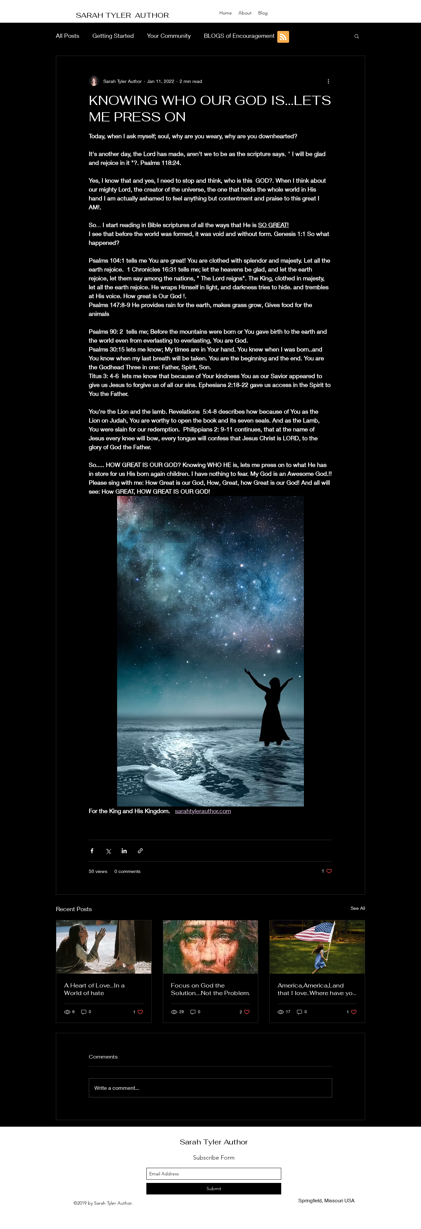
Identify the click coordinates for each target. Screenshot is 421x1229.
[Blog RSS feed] (283, 37)
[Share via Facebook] (92, 851)
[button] (357, 35)
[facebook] (397, 12)
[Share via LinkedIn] (124, 851)
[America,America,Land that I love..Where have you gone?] (317, 947)
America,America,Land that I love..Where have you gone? (317, 989)
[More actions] (328, 81)
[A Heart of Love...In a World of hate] (103, 947)
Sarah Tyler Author (214, 1141)
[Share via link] (140, 851)
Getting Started (113, 35)
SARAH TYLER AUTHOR (122, 15)
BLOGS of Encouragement (239, 35)
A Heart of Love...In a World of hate (94, 989)
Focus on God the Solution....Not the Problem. (210, 989)
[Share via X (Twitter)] (108, 851)
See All (358, 908)
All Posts (67, 35)
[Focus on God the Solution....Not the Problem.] (210, 947)
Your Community (169, 35)
